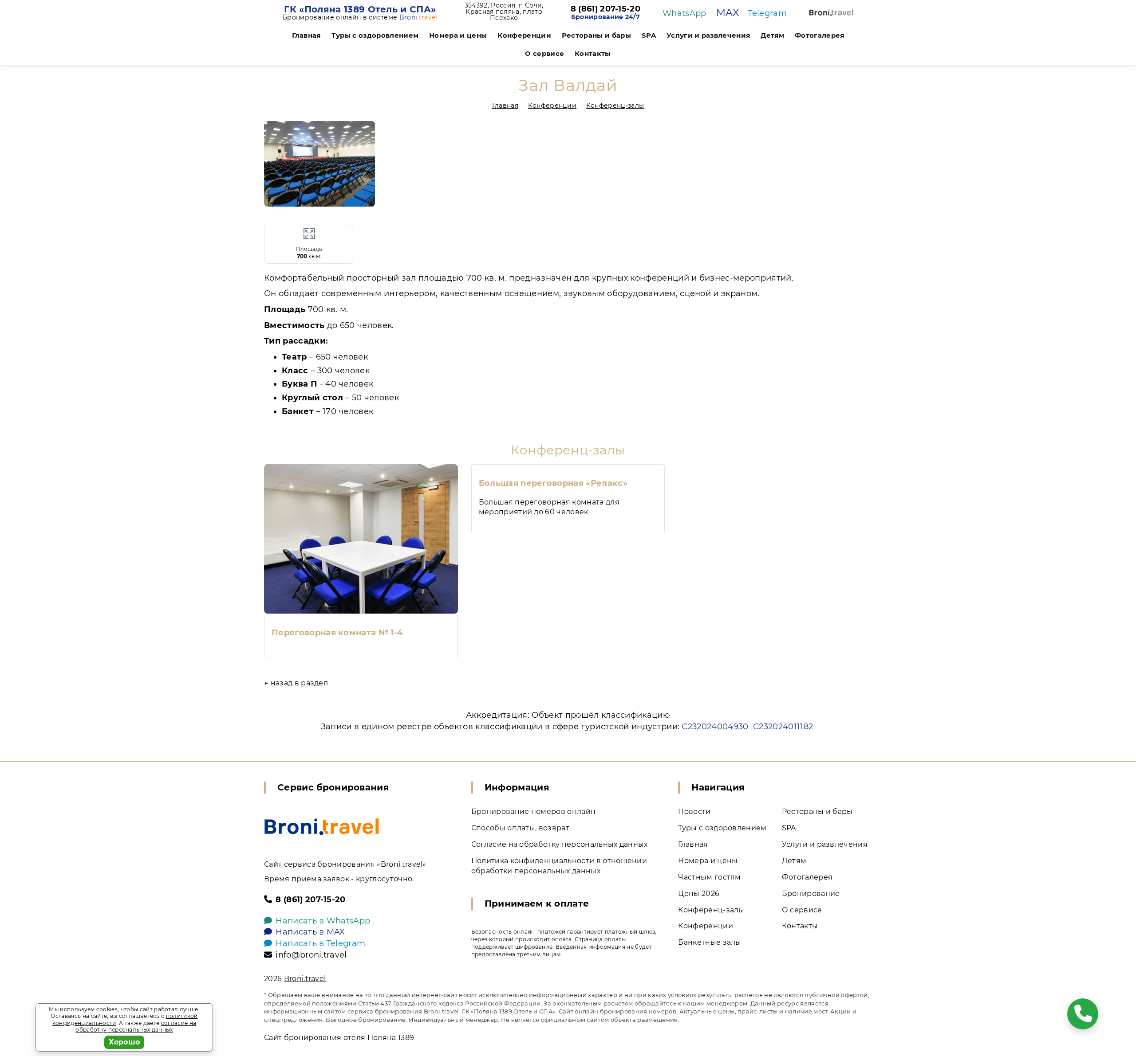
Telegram (767, 13)
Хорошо (124, 1042)
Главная (306, 35)
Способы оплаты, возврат (520, 828)
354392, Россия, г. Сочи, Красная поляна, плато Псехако (504, 11)
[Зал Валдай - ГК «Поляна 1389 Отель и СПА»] (319, 164)
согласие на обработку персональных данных (135, 1026)
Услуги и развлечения (708, 35)
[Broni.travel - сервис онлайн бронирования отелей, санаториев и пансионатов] (321, 827)
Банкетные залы (709, 942)
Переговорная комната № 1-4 (337, 633)
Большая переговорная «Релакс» (553, 483)
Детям (772, 35)
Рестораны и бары (596, 35)
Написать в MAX (310, 932)
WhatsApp (684, 13)
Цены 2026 (698, 893)
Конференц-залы (615, 106)
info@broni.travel (311, 955)
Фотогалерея (819, 35)
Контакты (593, 53)
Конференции (524, 35)
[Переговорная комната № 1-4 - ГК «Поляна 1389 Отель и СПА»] (361, 539)
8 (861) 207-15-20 (605, 9)
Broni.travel (305, 978)
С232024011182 (783, 726)
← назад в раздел (296, 683)
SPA (649, 35)
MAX (727, 13)
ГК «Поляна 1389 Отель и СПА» (360, 9)
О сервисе (544, 53)
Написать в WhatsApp (323, 921)
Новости (694, 811)
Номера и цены (458, 35)
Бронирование (811, 893)
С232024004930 (715, 726)
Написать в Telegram (320, 943)
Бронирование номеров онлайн (533, 811)
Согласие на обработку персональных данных (559, 844)
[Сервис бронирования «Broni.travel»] (831, 12)
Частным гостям (709, 877)
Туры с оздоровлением (374, 35)
